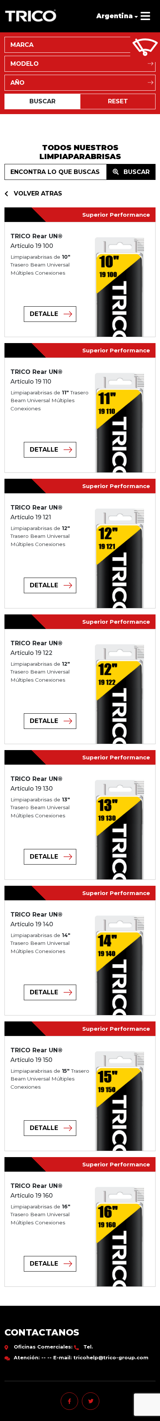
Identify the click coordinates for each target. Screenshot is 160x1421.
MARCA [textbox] (21, 44)
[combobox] (80, 45)
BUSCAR (136, 171)
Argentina (114, 16)
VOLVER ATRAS (38, 193)
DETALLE (44, 313)
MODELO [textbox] (24, 63)
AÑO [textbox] (17, 82)
